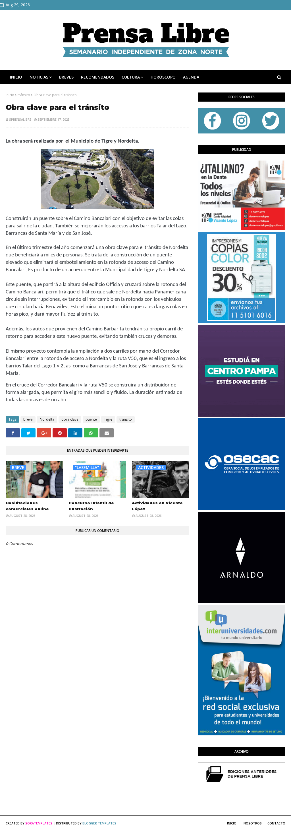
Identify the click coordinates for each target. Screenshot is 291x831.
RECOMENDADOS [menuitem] (97, 77)
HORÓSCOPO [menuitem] (163, 77)
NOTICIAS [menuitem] (39, 77)
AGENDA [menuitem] (191, 77)
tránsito (24, 94)
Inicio (10, 94)
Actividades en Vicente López (157, 506)
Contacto (276, 823)
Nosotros (253, 823)
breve (28, 419)
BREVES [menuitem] (66, 77)
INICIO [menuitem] (16, 77)
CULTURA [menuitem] (131, 77)
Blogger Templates (99, 823)
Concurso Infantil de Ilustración (91, 506)
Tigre (108, 419)
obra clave (69, 419)
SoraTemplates (38, 823)
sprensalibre (20, 119)
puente (91, 419)
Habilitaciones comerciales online (27, 506)
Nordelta (47, 419)
